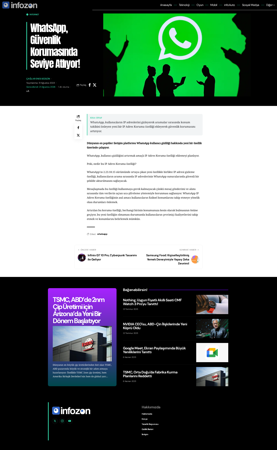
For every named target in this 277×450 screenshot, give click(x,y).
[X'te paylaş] (94, 85)
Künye (145, 419)
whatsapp (102, 234)
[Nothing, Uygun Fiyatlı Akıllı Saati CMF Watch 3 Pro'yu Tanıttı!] (212, 304)
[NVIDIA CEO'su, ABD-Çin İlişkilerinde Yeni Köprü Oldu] (212, 328)
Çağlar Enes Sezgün (38, 78)
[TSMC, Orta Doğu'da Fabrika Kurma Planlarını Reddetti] (212, 376)
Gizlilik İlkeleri (147, 429)
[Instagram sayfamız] (62, 421)
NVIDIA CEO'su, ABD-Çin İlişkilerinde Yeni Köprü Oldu (155, 326)
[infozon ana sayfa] (19, 5)
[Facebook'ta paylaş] (89, 85)
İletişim (145, 434)
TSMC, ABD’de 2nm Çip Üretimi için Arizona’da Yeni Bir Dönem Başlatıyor (78, 310)
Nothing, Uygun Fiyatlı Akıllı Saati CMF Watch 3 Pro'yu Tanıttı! (152, 302)
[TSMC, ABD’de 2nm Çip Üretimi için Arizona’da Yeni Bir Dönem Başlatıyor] (82, 343)
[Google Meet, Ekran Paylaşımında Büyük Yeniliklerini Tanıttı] (212, 352)
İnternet (34, 14)
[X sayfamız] (55, 421)
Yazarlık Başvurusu (150, 424)
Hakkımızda (147, 414)
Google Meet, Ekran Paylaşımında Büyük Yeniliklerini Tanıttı (154, 350)
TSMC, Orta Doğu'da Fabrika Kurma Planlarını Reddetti (150, 374)
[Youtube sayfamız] (69, 421)
